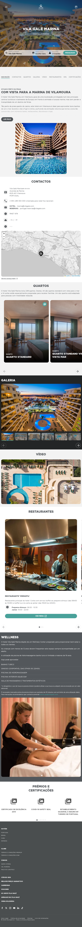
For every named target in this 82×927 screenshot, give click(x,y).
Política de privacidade (18, 918)
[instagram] (10, 908)
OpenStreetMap (76, 276)
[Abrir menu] (6, 7)
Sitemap (29, 918)
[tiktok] (22, 908)
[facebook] (2, 908)
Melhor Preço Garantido (12, 881)
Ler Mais (7, 119)
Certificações (75, 77)
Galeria (36, 77)
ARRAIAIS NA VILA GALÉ (10, 897)
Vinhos (4, 860)
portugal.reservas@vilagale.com (32, 208)
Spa (65, 77)
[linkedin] (18, 908)
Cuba (3, 838)
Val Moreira (5, 866)
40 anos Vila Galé (8, 893)
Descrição (5, 77)
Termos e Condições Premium (11, 852)
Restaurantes (55, 77)
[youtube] (14, 908)
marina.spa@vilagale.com (48, 694)
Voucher (5, 889)
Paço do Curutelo (7, 869)
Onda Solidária (7, 901)
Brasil (3, 835)
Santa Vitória (6, 864)
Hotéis (4, 829)
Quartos (27, 77)
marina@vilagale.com (25, 206)
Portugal (4, 832)
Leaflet (68, 276)
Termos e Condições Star (10, 855)
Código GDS (6, 877)
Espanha (4, 841)
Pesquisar (70, 53)
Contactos (16, 77)
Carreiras (5, 885)
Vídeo (44, 77)
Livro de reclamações (41, 918)
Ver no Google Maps (8, 278)
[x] (6, 908)
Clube (3, 848)
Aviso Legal (4, 918)
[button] (41, 253)
